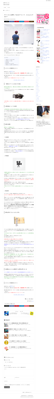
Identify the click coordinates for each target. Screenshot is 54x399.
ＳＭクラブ (37, 86)
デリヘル (8, 10)
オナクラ (37, 92)
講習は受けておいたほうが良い (9, 63)
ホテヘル (37, 80)
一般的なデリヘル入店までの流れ (10, 59)
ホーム (5, 10)
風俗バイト (37, 69)
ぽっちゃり (37, 73)
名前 (5, 377)
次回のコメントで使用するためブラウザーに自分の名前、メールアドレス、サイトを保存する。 (17, 384)
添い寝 (37, 95)
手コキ (37, 93)
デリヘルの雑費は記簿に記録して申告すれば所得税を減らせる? (18, 323)
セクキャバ (37, 89)
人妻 (36, 70)
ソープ (37, 76)
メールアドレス (17, 377)
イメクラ (37, 83)
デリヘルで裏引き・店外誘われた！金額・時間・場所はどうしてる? (44, 37)
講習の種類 (7, 62)
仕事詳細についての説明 (8, 60)
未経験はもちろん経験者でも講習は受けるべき (11, 64)
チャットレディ (38, 96)
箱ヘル (37, 82)
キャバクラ (37, 99)
